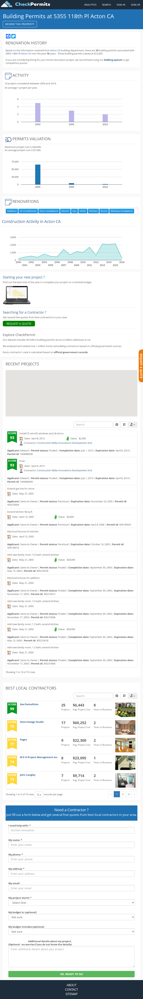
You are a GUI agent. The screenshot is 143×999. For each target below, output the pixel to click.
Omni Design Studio (32, 722)
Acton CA (55, 50)
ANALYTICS (90, 4)
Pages (23, 739)
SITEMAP (72, 994)
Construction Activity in (31, 221)
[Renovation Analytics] (17, 295)
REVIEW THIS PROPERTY (19, 24)
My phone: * (15, 854)
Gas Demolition (29, 704)
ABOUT (72, 985)
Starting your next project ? (24, 277)
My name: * (15, 840)
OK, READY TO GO (71, 974)
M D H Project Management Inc (39, 757)
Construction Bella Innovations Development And (64, 443)
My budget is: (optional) (22, 912)
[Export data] (132, 424)
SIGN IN (121, 4)
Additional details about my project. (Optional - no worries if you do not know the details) (40, 943)
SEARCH (106, 4)
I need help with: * (19, 825)
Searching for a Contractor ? (24, 312)
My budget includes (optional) (26, 926)
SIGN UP (135, 4)
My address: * (16, 868)
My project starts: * (19, 897)
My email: (14, 883)
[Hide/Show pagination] (117, 424)
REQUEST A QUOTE (19, 323)
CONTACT (71, 989)
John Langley (27, 774)
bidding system (113, 59)
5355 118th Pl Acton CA (18, 53)
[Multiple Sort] (124, 424)
